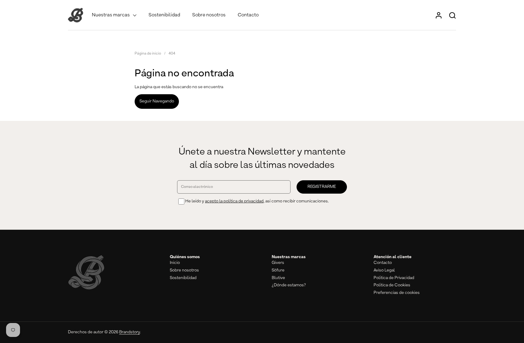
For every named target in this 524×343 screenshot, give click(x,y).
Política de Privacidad (394, 278)
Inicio (175, 263)
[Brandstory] (75, 15)
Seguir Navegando (156, 101)
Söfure (278, 270)
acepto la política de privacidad (234, 201)
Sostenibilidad (183, 278)
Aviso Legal (384, 270)
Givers (278, 263)
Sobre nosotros (184, 270)
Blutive (278, 278)
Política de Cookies (392, 285)
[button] (452, 15)
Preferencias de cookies (397, 293)
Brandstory (129, 332)
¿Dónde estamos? (289, 285)
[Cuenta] (438, 15)
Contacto (383, 263)
